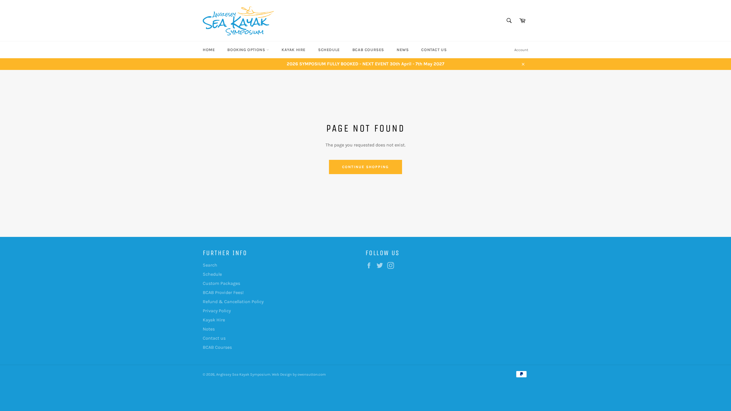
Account (521, 50)
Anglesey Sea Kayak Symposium (243, 374)
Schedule (329, 49)
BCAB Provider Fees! (223, 292)
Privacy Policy (217, 310)
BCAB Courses (368, 49)
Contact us (434, 49)
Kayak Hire (294, 49)
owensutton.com (312, 374)
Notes (209, 329)
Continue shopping (365, 167)
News (403, 49)
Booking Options (246, 49)
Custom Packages (221, 283)
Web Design (282, 374)
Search (210, 265)
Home (209, 49)
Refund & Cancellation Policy (233, 301)
